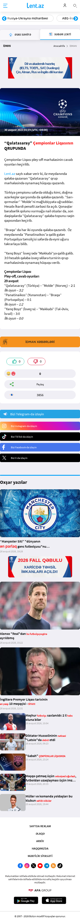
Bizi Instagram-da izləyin (24, 426)
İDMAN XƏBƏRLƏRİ (40, 342)
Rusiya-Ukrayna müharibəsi (27, 18)
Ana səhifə (59, 45)
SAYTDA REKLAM (40, 826)
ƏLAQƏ (40, 833)
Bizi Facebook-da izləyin (24, 447)
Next (75, 18)
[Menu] (5, 6)
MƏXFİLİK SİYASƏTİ (40, 856)
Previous (4, 18)
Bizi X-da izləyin (19, 458)
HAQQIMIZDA (40, 848)
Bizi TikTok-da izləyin (22, 436)
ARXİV (40, 841)
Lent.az (9, 173)
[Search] (75, 5)
